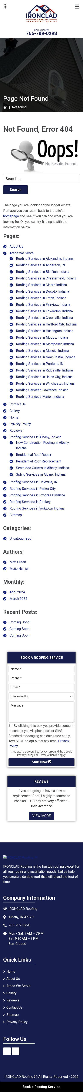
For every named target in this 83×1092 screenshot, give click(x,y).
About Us (16, 246)
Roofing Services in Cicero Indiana (41, 285)
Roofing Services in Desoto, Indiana (42, 291)
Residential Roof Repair (33, 455)
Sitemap (16, 515)
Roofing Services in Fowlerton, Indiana (44, 311)
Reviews (16, 431)
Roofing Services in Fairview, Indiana (43, 305)
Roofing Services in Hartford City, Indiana (46, 324)
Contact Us (18, 404)
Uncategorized (20, 538)
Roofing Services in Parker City (33, 489)
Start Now (40, 762)
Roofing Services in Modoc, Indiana (42, 337)
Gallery (15, 411)
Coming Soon (19, 635)
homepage (11, 216)
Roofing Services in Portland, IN (39, 364)
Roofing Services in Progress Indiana (37, 495)
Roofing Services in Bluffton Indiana (42, 272)
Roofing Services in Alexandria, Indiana (44, 259)
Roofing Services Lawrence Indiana (42, 390)
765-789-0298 (41, 33)
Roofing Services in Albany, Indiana (35, 437)
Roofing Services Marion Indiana (40, 397)
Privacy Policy (20, 424)
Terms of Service (49, 755)
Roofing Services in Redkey (30, 502)
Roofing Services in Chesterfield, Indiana (46, 278)
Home (14, 417)
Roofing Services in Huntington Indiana (44, 331)
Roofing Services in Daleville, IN (33, 482)
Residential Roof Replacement (38, 461)
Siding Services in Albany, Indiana (41, 474)
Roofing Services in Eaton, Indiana (41, 298)
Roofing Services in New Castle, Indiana (45, 357)
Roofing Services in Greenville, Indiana (44, 318)
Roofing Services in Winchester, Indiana (45, 383)
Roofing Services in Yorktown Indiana (37, 508)
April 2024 (17, 592)
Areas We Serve (22, 253)
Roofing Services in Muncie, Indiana (42, 351)
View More (41, 816)
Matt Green (18, 562)
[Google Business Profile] (15, 1051)
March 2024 (18, 599)
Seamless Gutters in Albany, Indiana (42, 468)
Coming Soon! (20, 622)
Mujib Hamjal (19, 569)
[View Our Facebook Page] (7, 1051)
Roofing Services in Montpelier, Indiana (45, 344)
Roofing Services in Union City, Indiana (44, 377)
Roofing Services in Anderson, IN (40, 265)
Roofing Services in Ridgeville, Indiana (44, 370)
